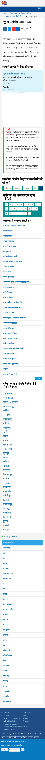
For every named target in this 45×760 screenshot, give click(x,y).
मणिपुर (5, 640)
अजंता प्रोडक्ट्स (8, 241)
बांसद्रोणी (7, 491)
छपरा (5, 436)
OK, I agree (4, 749)
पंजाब (4, 660)
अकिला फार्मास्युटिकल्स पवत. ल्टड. (14, 226)
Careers (6, 715)
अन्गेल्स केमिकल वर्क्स (10, 256)
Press (24, 715)
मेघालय (5, 645)
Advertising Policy (9, 721)
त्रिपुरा (5, 686)
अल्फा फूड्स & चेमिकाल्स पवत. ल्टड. (15, 318)
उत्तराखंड (6, 696)
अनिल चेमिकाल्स (8, 267)
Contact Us (26, 712)
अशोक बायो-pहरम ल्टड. (10, 364)
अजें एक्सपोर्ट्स (7, 236)
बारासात (7, 487)
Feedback (26, 721)
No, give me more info (14, 749)
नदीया (6, 461)
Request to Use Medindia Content (15, 727)
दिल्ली (5, 584)
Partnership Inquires (10, 724)
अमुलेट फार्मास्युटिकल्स (10, 287)
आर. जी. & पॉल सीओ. (10, 374)
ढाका (5, 440)
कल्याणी (6, 414)
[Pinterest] (14, 29)
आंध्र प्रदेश (6, 548)
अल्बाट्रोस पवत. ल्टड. (10, 338)
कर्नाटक (5, 620)
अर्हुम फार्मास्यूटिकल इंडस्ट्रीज (12, 302)
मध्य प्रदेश (6, 630)
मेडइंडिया (4, 13)
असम (4, 553)
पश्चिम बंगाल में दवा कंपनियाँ (12, 16)
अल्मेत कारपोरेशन (8, 343)
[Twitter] (9, 29)
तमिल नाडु (6, 676)
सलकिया (7, 512)
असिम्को (5, 369)
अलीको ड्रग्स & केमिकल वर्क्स (13, 348)
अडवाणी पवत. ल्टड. (9, 246)
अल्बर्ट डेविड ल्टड (8, 328)
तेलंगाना (5, 681)
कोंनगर (6, 423)
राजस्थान (6, 666)
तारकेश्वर (7, 444)
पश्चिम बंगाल (7, 701)
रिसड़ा (6, 499)
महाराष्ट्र (5, 635)
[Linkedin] (18, 29)
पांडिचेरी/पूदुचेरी (7, 655)
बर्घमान (6, 478)
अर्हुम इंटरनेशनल (8, 297)
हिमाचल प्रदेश (7, 604)
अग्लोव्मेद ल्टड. (8, 231)
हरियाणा (5, 599)
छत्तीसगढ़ (6, 568)
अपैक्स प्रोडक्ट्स (8, 277)
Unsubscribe (7, 730)
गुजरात (5, 594)
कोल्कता (7, 427)
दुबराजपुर (7, 448)
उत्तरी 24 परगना (10, 402)
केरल (4, 625)
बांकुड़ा (6, 483)
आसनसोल (8, 397)
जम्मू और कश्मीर (8, 609)
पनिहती (6, 470)
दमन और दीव (7, 579)
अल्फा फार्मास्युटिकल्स (10, 323)
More (38, 378)
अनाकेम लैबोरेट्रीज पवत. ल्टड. (12, 261)
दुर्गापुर (6, 453)
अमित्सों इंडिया (7, 292)
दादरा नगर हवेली (8, 573)
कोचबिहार (7, 419)
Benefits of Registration (11, 718)
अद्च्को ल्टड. (7, 251)
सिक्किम (5, 671)
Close (22, 749)
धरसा (5, 457)
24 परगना (7, 393)
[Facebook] (5, 29)
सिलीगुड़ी (7, 516)
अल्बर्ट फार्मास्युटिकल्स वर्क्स (12, 333)
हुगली (5, 521)
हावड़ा (6, 529)
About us (6, 712)
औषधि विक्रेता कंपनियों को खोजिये (20, 13)
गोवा (4, 589)
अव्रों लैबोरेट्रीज (8, 354)
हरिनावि (6, 525)
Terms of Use (19, 745)
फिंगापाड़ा (7, 474)
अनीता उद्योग (7, 272)
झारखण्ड (5, 614)
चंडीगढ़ (5, 563)
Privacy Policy (7, 745)
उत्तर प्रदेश (6, 691)
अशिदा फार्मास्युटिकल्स (10, 359)
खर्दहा (6, 431)
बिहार (4, 558)
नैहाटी (6, 465)
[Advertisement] (22, 108)
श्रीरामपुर (7, 504)
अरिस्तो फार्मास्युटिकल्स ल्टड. (12, 307)
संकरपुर (6, 508)
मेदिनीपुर (7, 495)
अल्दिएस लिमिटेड (8, 313)
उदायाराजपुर (9, 406)
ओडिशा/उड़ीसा (7, 650)
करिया (6, 410)
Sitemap (25, 718)
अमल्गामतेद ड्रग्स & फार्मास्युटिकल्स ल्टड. (16, 282)
